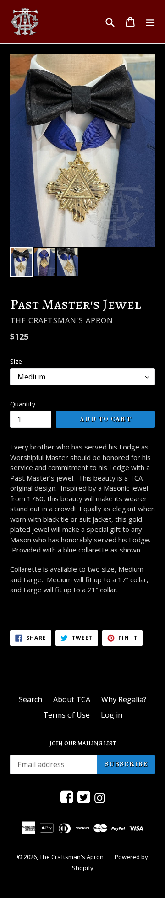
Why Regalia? (124, 699)
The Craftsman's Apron (71, 857)
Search (30, 699)
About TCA (71, 699)
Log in (111, 715)
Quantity (22, 404)
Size (16, 361)
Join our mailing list (83, 743)
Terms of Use (66, 715)
